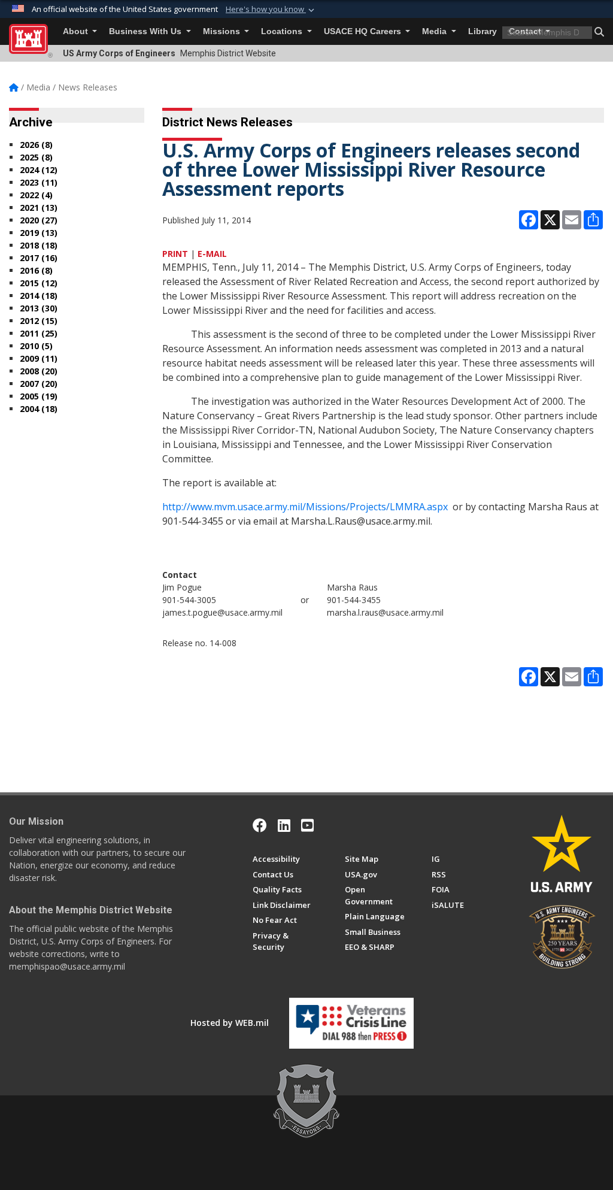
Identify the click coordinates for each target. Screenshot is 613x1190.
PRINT (175, 253)
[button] (271, 10)
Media (435, 31)
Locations (283, 31)
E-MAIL (212, 253)
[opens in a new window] (284, 825)
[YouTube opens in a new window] (307, 825)
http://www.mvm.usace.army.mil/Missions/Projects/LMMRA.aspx (305, 506)
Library (482, 31)
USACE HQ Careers (363, 31)
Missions (222, 31)
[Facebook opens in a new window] (260, 825)
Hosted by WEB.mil (229, 1022)
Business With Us (146, 31)
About (76, 31)
